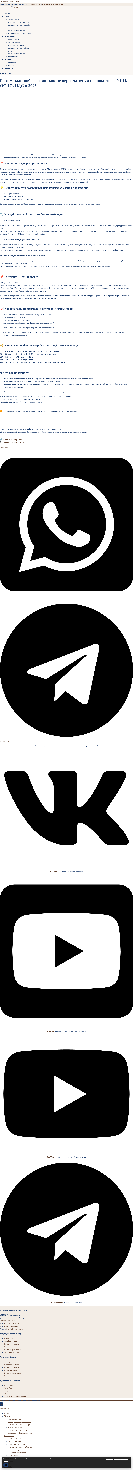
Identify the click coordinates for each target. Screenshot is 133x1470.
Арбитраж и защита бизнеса (19, 1422)
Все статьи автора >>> (12, 439)
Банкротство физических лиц (20, 1433)
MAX (61, 4)
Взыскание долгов (11, 1344)
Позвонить (8, 1385)
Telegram (54, 4)
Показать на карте (7, 1321)
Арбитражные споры (12, 1362)
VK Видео (54, 872)
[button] (4, 741)
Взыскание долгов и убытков (20, 1447)
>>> (15, 442)
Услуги (7, 1416)
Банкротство (9, 1347)
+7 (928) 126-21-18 (34, 4)
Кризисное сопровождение (15, 1376)
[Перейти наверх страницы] (1, 1404)
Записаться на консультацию (15, 1396)
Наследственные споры (17, 1430)
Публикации (9, 1436)
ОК (6, 1465)
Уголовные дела (14, 1419)
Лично (6, 1413)
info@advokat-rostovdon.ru (16, 1329)
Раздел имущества (15, 1450)
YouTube (51, 1157)
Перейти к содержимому (10, 1)
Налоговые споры (11, 1370)
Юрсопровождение (12, 1365)
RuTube (50, 1031)
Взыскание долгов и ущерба (19, 1424)
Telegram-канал (57, 1302)
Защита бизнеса (14, 1441)
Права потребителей (12, 1350)
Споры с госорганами (12, 1373)
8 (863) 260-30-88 (11, 1326)
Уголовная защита (11, 1352)
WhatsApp (46, 4)
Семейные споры (11, 1341)
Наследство (8, 1338)
